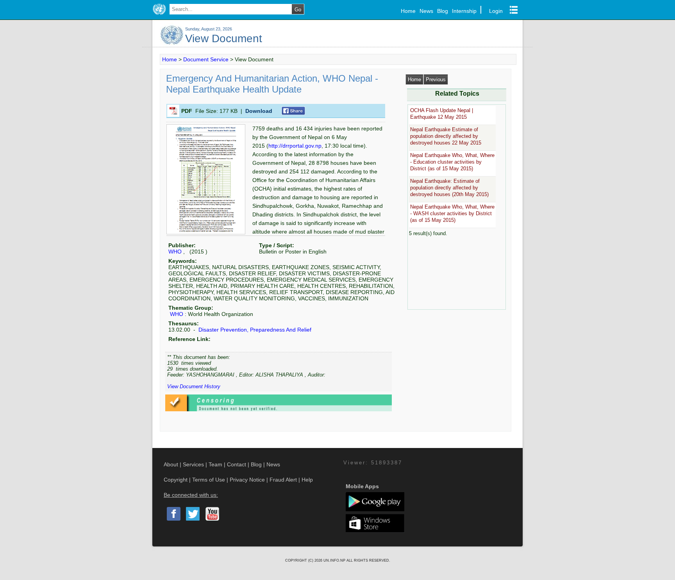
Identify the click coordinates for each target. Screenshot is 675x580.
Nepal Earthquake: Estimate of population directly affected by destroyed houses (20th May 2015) (449, 188)
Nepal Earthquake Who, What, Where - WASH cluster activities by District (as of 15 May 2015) (452, 213)
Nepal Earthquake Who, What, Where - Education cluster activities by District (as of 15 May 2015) (452, 162)
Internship (464, 11)
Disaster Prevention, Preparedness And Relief (254, 330)
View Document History (193, 386)
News (426, 11)
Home (408, 11)
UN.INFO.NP (334, 560)
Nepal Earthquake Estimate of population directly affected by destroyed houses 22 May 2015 (445, 136)
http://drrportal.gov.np (294, 146)
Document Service (206, 59)
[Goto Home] (159, 15)
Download (258, 111)
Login (496, 11)
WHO (175, 251)
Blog (442, 11)
